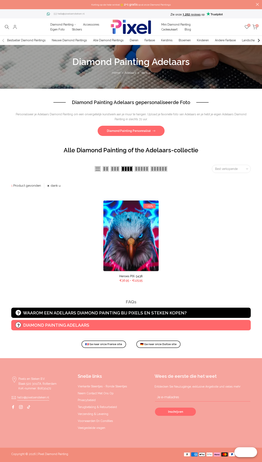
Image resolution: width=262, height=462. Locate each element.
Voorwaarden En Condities (95, 421)
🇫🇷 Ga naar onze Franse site (103, 344)
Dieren (134, 40)
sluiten (4, 4)
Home (116, 72)
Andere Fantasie (225, 40)
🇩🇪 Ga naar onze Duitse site (158, 344)
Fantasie (150, 40)
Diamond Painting (61, 24)
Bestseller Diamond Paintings (26, 40)
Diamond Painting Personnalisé (129, 130)
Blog (188, 29)
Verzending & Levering (93, 414)
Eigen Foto (57, 29)
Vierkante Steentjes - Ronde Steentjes (102, 386)
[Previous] (3, 40)
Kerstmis (167, 40)
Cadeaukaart (169, 29)
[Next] (258, 40)
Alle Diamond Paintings (108, 40)
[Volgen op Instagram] (21, 407)
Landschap (249, 40)
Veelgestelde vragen (91, 427)
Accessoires (91, 24)
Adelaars (130, 72)
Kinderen (203, 40)
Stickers (77, 29)
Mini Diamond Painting (176, 24)
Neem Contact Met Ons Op (96, 393)
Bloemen (185, 40)
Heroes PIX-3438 (131, 276)
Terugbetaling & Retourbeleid (97, 407)
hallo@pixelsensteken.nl (71, 13)
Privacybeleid (87, 400)
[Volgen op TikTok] (28, 407)
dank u (56, 185)
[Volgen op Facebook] (13, 407)
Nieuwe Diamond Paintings (69, 40)
